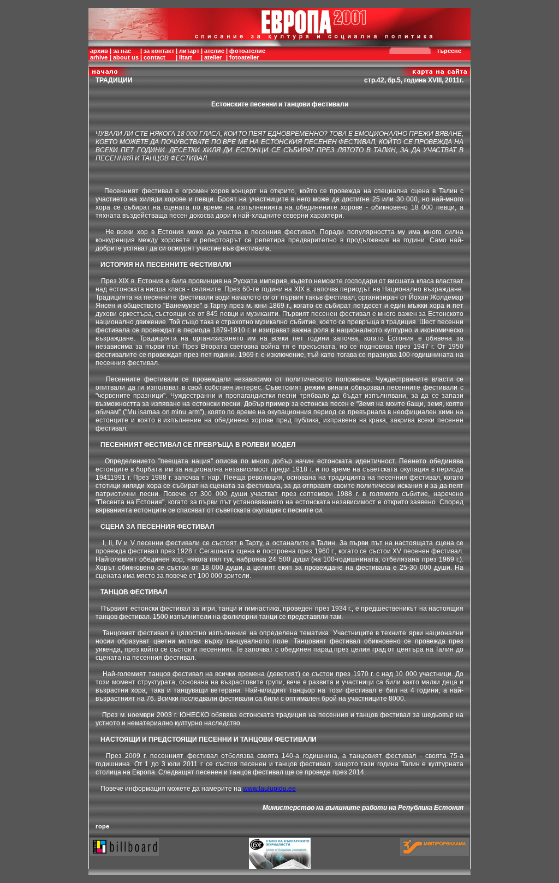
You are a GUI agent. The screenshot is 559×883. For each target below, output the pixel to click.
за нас (122, 50)
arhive (99, 57)
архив (99, 50)
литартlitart (189, 54)
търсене (449, 50)
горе (102, 826)
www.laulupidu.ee (269, 788)
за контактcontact (159, 54)
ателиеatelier (214, 54)
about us (126, 57)
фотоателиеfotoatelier (247, 54)
